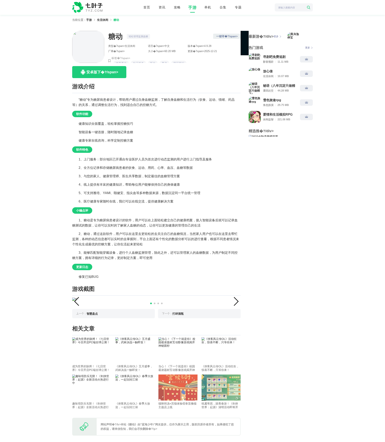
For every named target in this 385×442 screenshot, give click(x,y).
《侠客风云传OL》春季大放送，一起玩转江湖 (132, 405)
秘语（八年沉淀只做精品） (279, 86)
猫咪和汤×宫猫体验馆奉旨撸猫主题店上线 (177, 405)
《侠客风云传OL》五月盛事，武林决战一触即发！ (134, 368)
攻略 (177, 7)
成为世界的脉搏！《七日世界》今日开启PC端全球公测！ (91, 368)
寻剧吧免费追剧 (274, 56)
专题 (238, 7)
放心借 (268, 71)
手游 (192, 7)
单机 (207, 7)
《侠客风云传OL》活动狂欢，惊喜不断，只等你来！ (220, 368)
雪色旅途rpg (272, 100)
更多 (276, 36)
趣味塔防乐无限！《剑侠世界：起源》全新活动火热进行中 (90, 405)
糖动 (116, 19)
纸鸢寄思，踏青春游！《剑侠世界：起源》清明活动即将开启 (220, 405)
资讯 (162, 7)
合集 (223, 7)
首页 (146, 7)
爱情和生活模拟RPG (278, 114)
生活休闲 (102, 19)
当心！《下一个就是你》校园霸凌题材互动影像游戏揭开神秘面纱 (176, 368)
